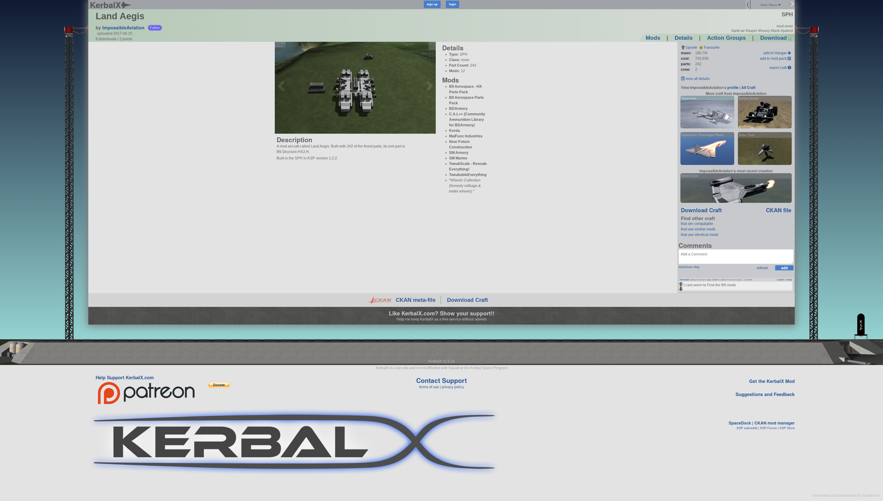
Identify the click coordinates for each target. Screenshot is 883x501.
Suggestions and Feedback (765, 394)
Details (684, 38)
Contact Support (441, 380)
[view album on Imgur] (280, 44)
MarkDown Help (689, 267)
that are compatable (697, 224)
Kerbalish (684, 279)
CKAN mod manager (774, 423)
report (781, 279)
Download (773, 38)
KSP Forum (768, 428)
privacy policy (453, 387)
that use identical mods (699, 235)
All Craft (748, 87)
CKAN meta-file (416, 300)
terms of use (429, 387)
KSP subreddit (747, 428)
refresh (762, 268)
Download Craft (701, 210)
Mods (653, 38)
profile (733, 87)
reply (789, 279)
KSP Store (787, 428)
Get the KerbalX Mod (772, 381)
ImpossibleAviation (123, 27)
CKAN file (778, 210)
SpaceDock (740, 423)
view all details (697, 79)
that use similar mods (698, 229)
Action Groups (726, 38)
